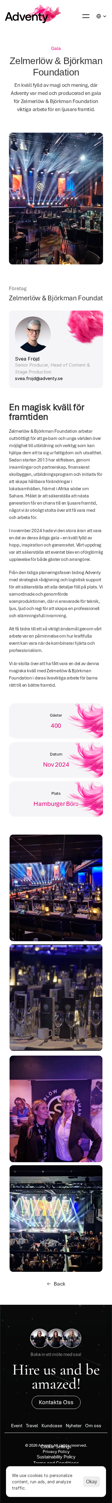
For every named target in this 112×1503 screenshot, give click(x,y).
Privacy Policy (56, 1451)
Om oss (93, 1426)
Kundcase (52, 1426)
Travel (32, 1426)
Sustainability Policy (56, 1456)
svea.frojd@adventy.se (39, 378)
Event (16, 1426)
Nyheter (74, 1426)
